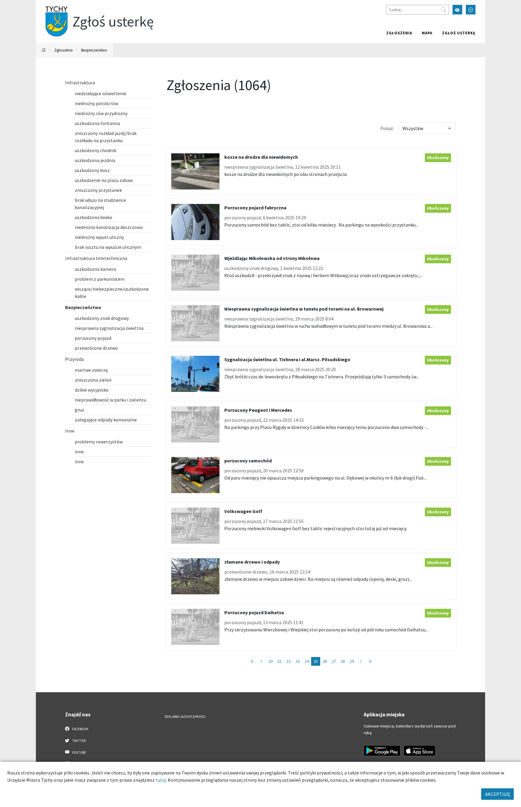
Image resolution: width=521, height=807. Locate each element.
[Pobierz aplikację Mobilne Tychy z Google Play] (382, 750)
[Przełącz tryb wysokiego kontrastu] (457, 9)
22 (288, 661)
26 (325, 661)
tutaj (161, 780)
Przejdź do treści (51, 3)
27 (334, 661)
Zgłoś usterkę (458, 32)
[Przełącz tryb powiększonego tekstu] (470, 9)
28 (343, 661)
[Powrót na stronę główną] (44, 50)
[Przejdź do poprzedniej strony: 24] (261, 661)
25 (316, 661)
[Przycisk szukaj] (443, 9)
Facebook (79, 729)
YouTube (78, 752)
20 (270, 661)
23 (297, 661)
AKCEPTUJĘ (497, 794)
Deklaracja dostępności (185, 717)
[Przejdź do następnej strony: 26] (360, 661)
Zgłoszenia (399, 32)
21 (279, 661)
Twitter (78, 741)
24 (307, 661)
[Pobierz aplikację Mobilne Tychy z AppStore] (419, 750)
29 (352, 661)
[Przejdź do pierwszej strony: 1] (252, 661)
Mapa (427, 32)
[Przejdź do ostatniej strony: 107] (369, 661)
